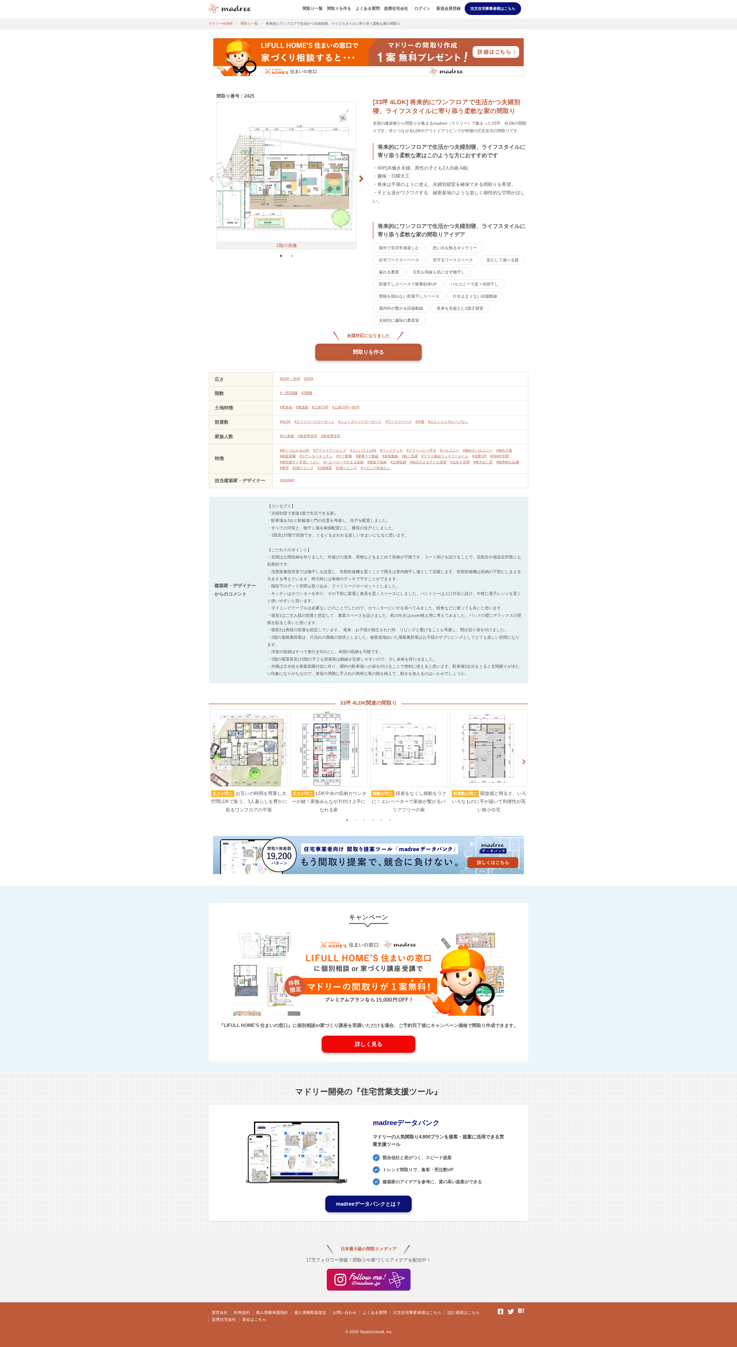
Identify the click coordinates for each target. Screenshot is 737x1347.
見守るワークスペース (453, 260)
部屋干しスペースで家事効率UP (408, 284)
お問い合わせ (345, 1312)
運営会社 (220, 1312)
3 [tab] (364, 820)
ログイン (422, 8)
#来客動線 (390, 456)
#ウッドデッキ (391, 450)
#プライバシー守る (421, 450)
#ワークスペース (398, 422)
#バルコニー (449, 450)
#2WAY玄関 (499, 456)
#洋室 (419, 422)
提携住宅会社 (396, 8)
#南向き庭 (504, 450)
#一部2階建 (289, 393)
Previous (213, 762)
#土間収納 (398, 462)
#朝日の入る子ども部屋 (428, 462)
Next (524, 762)
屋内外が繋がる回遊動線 (401, 308)
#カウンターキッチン (316, 456)
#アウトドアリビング (329, 450)
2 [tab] (355, 820)
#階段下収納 (377, 462)
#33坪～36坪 (290, 379)
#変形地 (286, 407)
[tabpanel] (248, 761)
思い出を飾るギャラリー (455, 248)
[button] (361, 179)
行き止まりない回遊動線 (475, 296)
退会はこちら (254, 1319)
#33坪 (309, 379)
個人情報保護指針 (272, 1312)
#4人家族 (287, 436)
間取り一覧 (313, 8)
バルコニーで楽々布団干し (474, 284)
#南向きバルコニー (478, 450)
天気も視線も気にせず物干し (439, 272)
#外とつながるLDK (294, 450)
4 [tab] (373, 820)
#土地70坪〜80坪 (346, 407)
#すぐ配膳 (344, 456)
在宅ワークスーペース (399, 260)
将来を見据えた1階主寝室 (460, 308)
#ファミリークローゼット (315, 422)
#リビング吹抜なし (375, 468)
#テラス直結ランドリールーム (444, 456)
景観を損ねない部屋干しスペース (409, 296)
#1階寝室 (325, 468)
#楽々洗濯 (410, 456)
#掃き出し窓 (483, 462)
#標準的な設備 (507, 462)
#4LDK (285, 422)
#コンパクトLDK (363, 450)
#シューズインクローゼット (360, 422)
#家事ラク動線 (367, 456)
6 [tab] (390, 820)
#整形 (284, 468)
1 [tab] (347, 820)
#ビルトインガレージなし (448, 422)
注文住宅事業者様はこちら (492, 8)
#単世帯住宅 (307, 436)
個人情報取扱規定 (310, 1312)
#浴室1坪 (479, 456)
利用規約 (242, 1312)
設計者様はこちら (463, 1312)
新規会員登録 (448, 8)
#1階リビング (303, 468)
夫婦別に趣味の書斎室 (399, 320)
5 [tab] (381, 820)
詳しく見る (368, 1044)
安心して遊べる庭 (503, 260)
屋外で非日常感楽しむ (399, 248)
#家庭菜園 (288, 456)
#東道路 (302, 407)
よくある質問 (368, 8)
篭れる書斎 (389, 272)
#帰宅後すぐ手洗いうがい (300, 462)
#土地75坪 (320, 407)
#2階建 (306, 393)
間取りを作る (339, 8)
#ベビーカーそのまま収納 (344, 462)
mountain (287, 480)
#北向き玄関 (460, 462)
